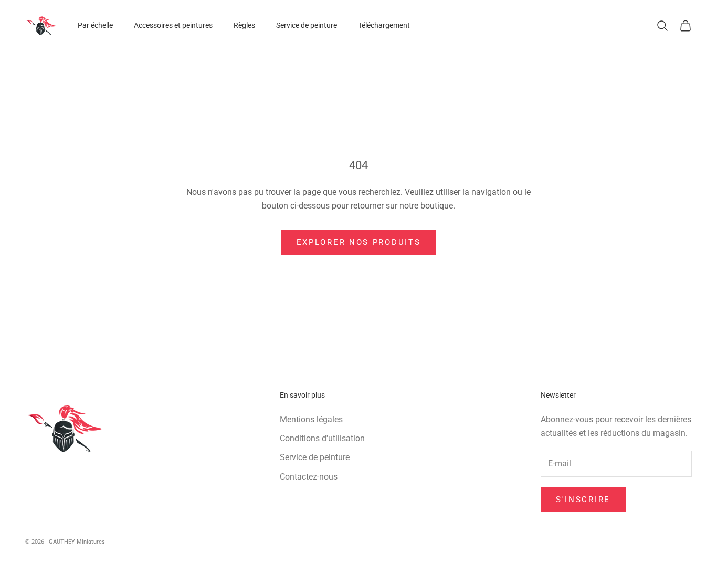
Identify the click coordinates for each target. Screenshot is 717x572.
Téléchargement (384, 25)
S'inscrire (583, 499)
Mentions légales (311, 419)
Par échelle (95, 25)
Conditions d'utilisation (322, 438)
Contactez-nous (309, 477)
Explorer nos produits (359, 242)
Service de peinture (306, 25)
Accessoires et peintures (173, 25)
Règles (244, 25)
